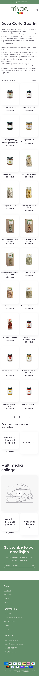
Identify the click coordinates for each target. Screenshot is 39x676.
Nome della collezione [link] (29, 523)
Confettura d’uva (10, 107)
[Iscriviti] (33, 565)
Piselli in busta (29, 273)
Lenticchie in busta (29, 306)
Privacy (6, 625)
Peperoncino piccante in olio (29, 338)
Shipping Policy (9, 621)
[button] (2, 10)
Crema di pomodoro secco (10, 372)
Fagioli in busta (10, 206)
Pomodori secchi (10, 337)
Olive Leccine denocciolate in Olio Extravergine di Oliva (10, 141)
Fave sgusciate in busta (29, 207)
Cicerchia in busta (29, 174)
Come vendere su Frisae (13, 617)
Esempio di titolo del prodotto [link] (10, 440)
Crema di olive (29, 107)
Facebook (7, 591)
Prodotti (27, 442)
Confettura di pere (10, 174)
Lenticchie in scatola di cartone (9, 273)
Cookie (6, 629)
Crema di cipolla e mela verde (29, 372)
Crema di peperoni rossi (28, 405)
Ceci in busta (10, 306)
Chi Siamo (7, 613)
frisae (8, 670)
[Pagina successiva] (30, 417)
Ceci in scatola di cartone (29, 240)
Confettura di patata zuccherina (29, 140)
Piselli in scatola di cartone (10, 240)
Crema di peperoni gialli (9, 405)
